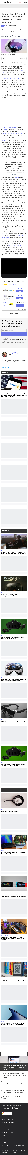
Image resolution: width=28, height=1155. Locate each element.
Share (5, 58)
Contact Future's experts (8, 1122)
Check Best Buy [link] (20, 305)
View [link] (20, 291)
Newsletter (23, 58)
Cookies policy (5, 1129)
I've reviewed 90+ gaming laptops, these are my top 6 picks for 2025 (14, 1091)
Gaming (3, 10)
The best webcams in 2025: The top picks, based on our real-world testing (14, 1084)
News (3, 26)
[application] (14, 266)
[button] (2, 2)
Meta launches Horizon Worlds (12, 133)
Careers (4, 1142)
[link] (5, 290)
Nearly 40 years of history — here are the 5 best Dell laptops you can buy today (15, 1075)
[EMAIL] (12, 357)
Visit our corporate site (13, 1108)
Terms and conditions (7, 1119)
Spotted (3, 140)
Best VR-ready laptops (9, 127)
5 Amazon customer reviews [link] (13, 284)
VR (8, 10)
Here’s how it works (16, 36)
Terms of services (19, 338)
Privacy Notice (21, 339)
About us (4, 1135)
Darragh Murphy (12, 25)
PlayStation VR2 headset (15, 245)
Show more (21, 309)
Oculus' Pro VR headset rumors (11, 78)
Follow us (16, 58)
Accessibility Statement (7, 1132)
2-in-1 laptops (13, 6)
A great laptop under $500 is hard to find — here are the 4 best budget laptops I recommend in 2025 (14, 1067)
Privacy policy (5, 1125)
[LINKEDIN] (10, 357)
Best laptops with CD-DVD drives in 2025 (14, 1098)
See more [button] (14, 174)
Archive (4, 1139)
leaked (17, 178)
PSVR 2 (5, 129)
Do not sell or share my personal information (13, 1145)
